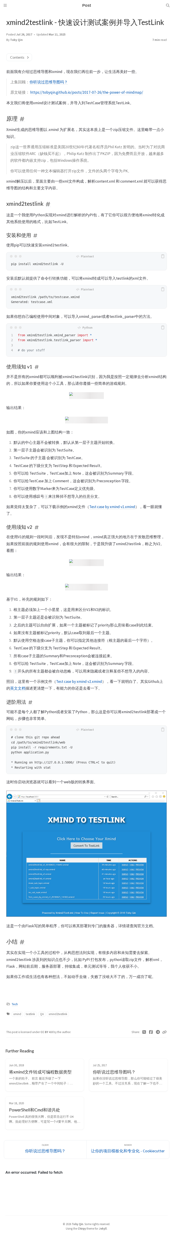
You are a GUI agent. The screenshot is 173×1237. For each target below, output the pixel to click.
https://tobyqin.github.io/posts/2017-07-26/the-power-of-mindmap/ (86, 92)
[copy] (162, 256)
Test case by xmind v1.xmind (112, 506)
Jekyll (103, 1228)
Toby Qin (16, 40)
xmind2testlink (58, 1014)
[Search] (168, 5)
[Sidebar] (5, 5)
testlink (30, 1014)
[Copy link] (164, 1032)
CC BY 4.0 (47, 1032)
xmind (17, 1014)
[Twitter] (144, 1032)
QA (42, 1014)
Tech (15, 1004)
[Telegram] (158, 1032)
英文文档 (17, 688)
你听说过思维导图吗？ (49, 82)
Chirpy (82, 1228)
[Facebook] (151, 1032)
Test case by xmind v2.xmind (79, 681)
